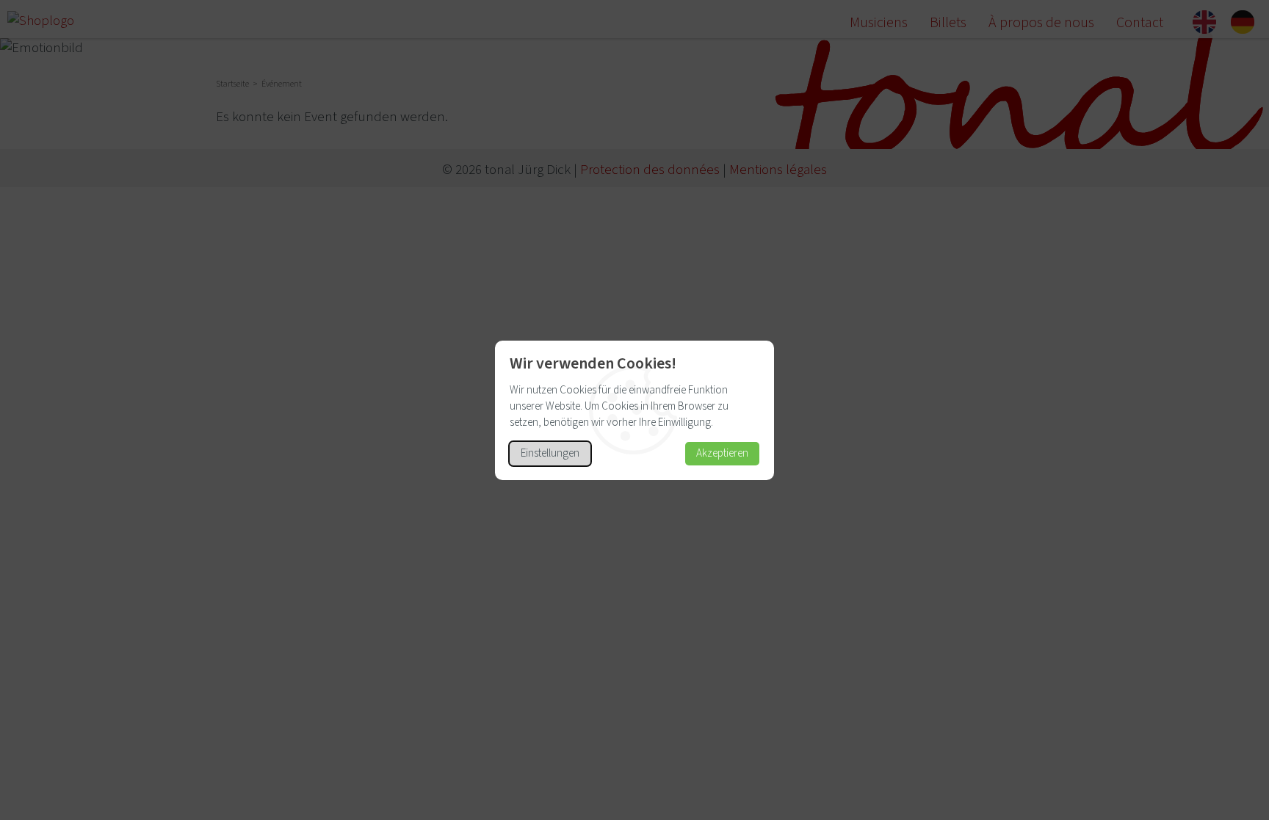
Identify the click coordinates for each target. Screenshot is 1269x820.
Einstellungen (550, 453)
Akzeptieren (722, 453)
